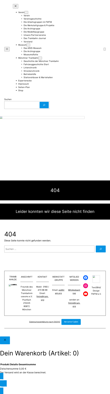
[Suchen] (44, 105)
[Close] (5, 340)
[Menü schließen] (15, 6)
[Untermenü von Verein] (26, 12)
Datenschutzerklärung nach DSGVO (44, 322)
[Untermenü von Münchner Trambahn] (40, 58)
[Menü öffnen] (7, 49)
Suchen (8, 99)
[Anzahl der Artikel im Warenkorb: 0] (105, 49)
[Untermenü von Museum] (28, 45)
